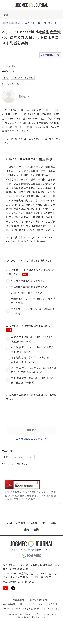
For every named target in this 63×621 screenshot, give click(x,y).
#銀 (18, 84)
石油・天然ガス (16, 523)
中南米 (5, 71)
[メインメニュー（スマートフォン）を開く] (57, 5)
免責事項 (18, 599)
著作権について (38, 599)
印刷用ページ (52, 55)
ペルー (13, 71)
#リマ (24, 84)
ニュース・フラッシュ (48, 22)
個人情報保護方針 (12, 604)
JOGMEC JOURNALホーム (14, 22)
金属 (5, 14)
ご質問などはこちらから (29, 438)
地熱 (53, 523)
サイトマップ (53, 608)
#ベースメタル (9, 84)
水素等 (33, 523)
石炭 (36, 529)
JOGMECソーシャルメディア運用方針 (22, 608)
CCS (44, 523)
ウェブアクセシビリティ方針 (42, 604)
